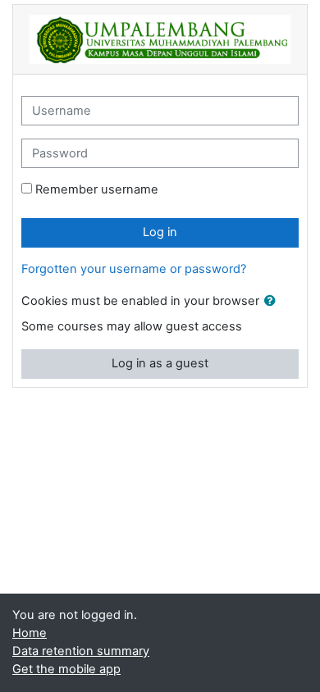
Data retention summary (80, 651)
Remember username (96, 189)
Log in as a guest (160, 363)
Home (29, 633)
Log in (160, 232)
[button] (273, 302)
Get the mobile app (66, 669)
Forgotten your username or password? (133, 269)
